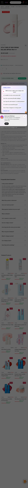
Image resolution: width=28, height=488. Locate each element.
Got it (6, 123)
